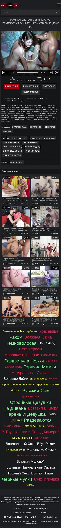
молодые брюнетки (21, 355)
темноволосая (21, 343)
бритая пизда (42, 473)
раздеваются (38, 420)
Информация (11, 86)
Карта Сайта (50, 517)
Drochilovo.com (21, 497)
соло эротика (21, 455)
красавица (48, 331)
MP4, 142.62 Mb (16, 162)
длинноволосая (30, 396)
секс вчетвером (30, 143)
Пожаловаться (30, 86)
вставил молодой (31, 461)
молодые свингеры (16, 138)
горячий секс (18, 473)
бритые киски (41, 438)
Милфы (15, 390)
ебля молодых (32, 147)
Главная (17, 508)
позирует (25, 432)
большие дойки (16, 379)
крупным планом (48, 384)
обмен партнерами (12, 147)
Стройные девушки (12, 151)
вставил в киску (43, 408)
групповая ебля (11, 143)
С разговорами (19, 127)
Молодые (7, 131)
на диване (14, 408)
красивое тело (49, 355)
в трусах (10, 432)
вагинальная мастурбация (20, 331)
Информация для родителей (20, 517)
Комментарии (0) (30, 92)
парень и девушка (25, 414)
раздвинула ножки (24, 361)
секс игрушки (46, 479)
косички (53, 378)
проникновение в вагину (18, 384)
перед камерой (45, 432)
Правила (43, 513)
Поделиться (49, 86)
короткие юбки (39, 455)
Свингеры (50, 127)
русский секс (32, 151)
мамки (52, 426)
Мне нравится (12, 80)
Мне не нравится (39, 80)
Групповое (35, 127)
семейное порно (34, 425)
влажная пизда (13, 367)
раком (15, 337)
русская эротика (12, 426)
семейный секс (22, 437)
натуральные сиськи (31, 373)
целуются (16, 420)
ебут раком (46, 444)
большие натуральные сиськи (30, 467)
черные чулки (17, 479)
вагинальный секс (12, 155)
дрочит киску (38, 378)
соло (52, 414)
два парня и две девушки (42, 138)
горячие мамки (40, 367)
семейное (51, 361)
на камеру (46, 343)
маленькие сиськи (41, 450)
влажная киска (38, 337)
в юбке (30, 485)
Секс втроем (30, 349)
